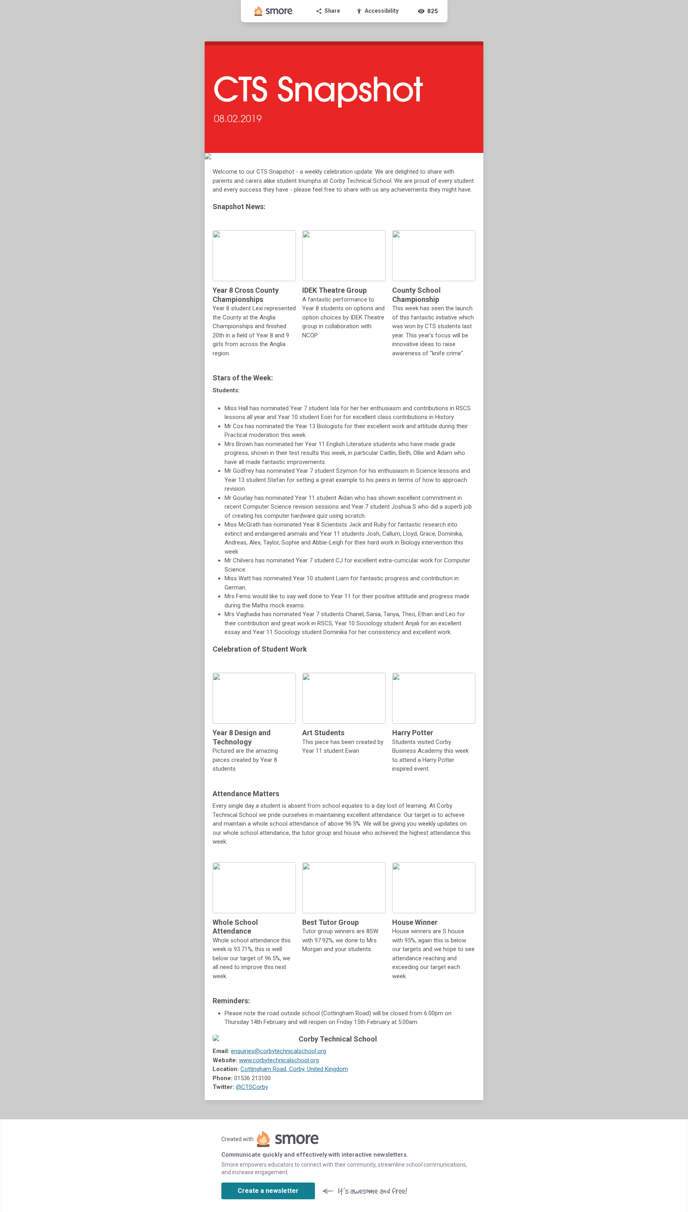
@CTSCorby (252, 1087)
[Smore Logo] (273, 11)
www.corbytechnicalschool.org (279, 1060)
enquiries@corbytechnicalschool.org (278, 1051)
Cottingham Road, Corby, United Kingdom (294, 1069)
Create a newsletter (268, 1190)
